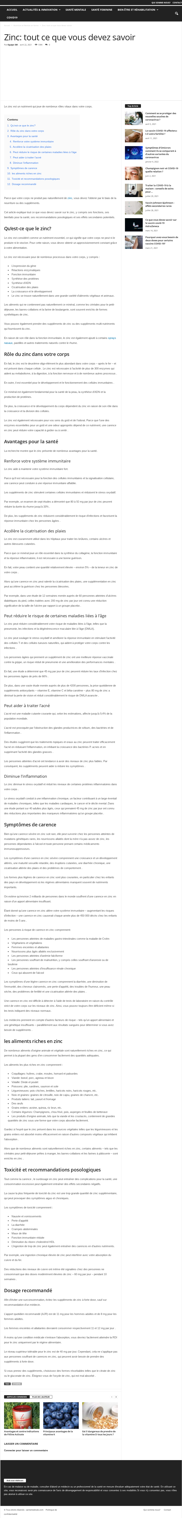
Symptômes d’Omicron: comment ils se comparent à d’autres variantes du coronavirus (160, 152)
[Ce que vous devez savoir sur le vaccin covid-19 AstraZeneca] (134, 224)
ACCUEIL (12, 9)
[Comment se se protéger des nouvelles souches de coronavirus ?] (134, 118)
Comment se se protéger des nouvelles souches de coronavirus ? (160, 116)
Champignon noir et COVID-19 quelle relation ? (161, 170)
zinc (70, 198)
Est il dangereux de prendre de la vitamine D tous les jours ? (99, 1433)
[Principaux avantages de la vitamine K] (61, 1415)
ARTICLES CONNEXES (17, 1397)
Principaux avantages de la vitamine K (58, 1433)
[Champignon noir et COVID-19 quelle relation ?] (134, 173)
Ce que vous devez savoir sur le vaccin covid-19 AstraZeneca (161, 223)
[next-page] (116, 1397)
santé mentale (76, 9)
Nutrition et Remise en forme (26, 25)
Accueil (7, 25)
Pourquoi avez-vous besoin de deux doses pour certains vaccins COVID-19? (161, 240)
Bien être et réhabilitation (136, 9)
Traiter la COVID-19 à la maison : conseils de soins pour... (159, 188)
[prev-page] (112, 1397)
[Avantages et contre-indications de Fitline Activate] (22, 1415)
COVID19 (12, 17)
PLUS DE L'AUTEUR (41, 1397)
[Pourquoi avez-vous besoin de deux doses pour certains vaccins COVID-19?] (134, 242)
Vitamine (17, 1384)
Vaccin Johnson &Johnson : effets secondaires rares (159, 204)
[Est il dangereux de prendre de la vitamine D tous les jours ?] (100, 1415)
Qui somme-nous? (161, 2)
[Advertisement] (91, 74)
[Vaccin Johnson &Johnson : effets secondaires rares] (134, 207)
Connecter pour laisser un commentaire (26, 1450)
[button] (176, 14)
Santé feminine (101, 9)
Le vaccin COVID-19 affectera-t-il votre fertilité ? (161, 132)
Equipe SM (13, 44)
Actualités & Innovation (40, 9)
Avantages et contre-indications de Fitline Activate (21, 1433)
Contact (177, 2)
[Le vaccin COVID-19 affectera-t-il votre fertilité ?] (134, 135)
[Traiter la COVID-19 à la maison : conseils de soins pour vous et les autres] (134, 190)
